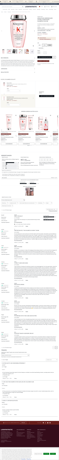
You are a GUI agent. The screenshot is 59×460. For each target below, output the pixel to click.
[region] (29, 454)
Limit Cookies (46, 453)
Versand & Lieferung (20, 433)
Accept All (52, 453)
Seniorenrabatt (39, 439)
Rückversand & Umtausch (21, 432)
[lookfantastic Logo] (31, 6)
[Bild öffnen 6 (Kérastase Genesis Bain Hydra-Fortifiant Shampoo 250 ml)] (32, 51)
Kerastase (40, 16)
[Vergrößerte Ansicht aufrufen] (33, 46)
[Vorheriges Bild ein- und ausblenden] (1, 31)
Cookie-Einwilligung (4, 440)
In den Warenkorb (9, 143)
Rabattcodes (39, 433)
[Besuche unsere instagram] (48, 423)
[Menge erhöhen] (45, 53)
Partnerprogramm (40, 434)
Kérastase (9, 11)
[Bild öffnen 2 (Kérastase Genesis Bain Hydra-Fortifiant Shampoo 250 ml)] (9, 51)
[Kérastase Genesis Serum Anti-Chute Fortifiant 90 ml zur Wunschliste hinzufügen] (50, 115)
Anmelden (23, 422)
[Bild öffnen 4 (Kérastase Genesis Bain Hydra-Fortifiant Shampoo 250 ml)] (20, 51)
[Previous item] (1, 130)
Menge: (38, 50)
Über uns (38, 431)
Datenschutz (29, 433)
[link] (47, 7)
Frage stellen (48, 30)
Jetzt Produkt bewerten (41, 30)
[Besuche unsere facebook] (43, 423)
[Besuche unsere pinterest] (50, 423)
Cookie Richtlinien (30, 434)
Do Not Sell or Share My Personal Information (6, 441)
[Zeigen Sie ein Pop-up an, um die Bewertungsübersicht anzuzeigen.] (8, 135)
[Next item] (57, 130)
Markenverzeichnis (40, 432)
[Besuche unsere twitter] (45, 423)
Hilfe (17, 431)
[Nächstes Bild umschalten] (34, 31)
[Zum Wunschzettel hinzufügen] (54, 57)
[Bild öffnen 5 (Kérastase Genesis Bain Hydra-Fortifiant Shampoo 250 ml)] (26, 51)
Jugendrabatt (39, 438)
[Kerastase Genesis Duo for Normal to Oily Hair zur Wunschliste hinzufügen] (33, 115)
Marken (5, 11)
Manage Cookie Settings (38, 453)
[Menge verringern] (38, 53)
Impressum (28, 438)
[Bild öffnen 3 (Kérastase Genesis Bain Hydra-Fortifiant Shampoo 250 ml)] (15, 51)
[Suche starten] (22, 7)
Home (2, 11)
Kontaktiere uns (19, 434)
